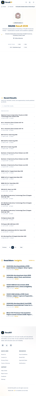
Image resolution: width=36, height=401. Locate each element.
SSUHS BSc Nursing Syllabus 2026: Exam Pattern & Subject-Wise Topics (19, 267)
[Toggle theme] (29, 2)
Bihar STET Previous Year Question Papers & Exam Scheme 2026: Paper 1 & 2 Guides (20, 314)
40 (15, 247)
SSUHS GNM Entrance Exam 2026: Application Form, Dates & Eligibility (19, 286)
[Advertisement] (18, 72)
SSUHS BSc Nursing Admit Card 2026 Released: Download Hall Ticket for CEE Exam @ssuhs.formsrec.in (20, 305)
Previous (4, 247)
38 (9, 247)
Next (21, 247)
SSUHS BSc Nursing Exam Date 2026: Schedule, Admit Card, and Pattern (19, 276)
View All (32, 260)
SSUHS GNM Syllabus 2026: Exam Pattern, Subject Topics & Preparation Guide (20, 296)
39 (12, 247)
